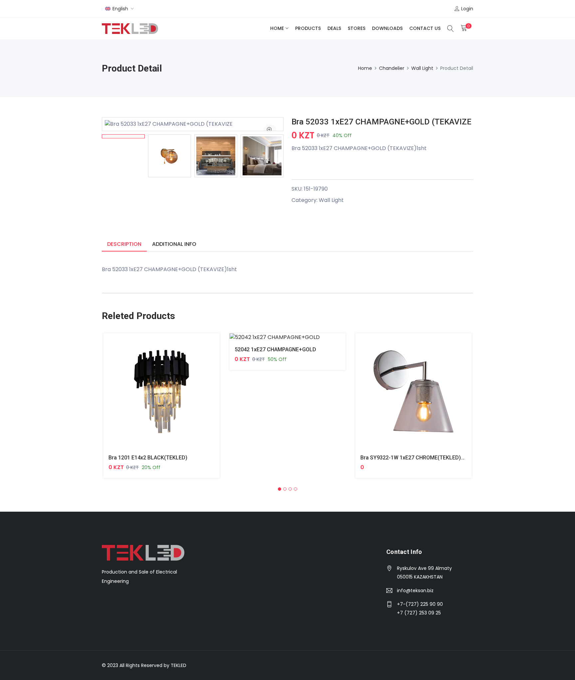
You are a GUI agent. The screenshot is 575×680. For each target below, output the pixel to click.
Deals (334, 28)
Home (277, 28)
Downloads (387, 28)
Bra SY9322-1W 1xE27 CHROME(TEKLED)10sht (417, 457)
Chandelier (391, 68)
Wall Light (422, 68)
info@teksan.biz (415, 590)
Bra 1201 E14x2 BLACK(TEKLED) (147, 457)
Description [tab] (124, 244)
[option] (123, 136)
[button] (279, 489)
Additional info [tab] (174, 244)
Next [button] (293, 156)
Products (308, 28)
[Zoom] (270, 130)
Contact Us (425, 28)
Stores (356, 28)
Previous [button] (91, 156)
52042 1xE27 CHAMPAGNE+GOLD (275, 349)
